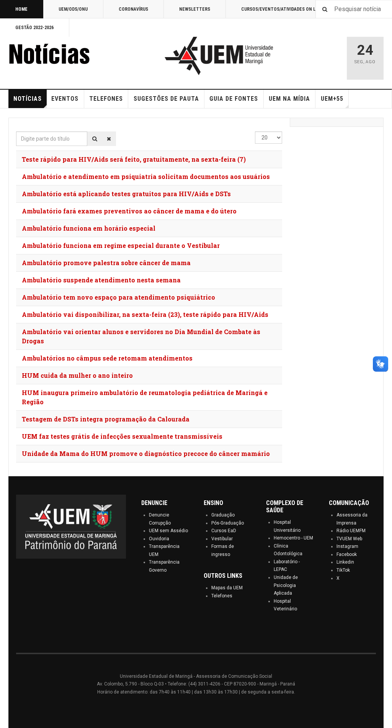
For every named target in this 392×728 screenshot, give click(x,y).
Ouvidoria (159, 538)
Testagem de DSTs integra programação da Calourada (105, 419)
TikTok (343, 570)
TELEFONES (106, 98)
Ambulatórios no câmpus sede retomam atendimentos (107, 358)
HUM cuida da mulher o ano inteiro (77, 375)
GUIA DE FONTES (233, 98)
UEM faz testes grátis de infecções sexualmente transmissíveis (122, 436)
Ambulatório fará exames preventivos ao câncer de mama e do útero (129, 211)
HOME (21, 9)
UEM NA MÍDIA (289, 98)
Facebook (346, 554)
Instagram (347, 546)
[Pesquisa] (94, 138)
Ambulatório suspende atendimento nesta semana (101, 280)
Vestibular (222, 538)
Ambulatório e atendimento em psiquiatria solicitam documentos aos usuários (146, 176)
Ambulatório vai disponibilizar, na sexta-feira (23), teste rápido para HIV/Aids (145, 314)
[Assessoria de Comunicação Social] (65, 56)
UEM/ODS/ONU (73, 9)
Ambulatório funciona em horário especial (88, 228)
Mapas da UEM (227, 587)
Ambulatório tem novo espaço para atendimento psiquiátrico (118, 297)
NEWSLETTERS (194, 9)
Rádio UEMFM (351, 530)
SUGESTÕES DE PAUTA (166, 98)
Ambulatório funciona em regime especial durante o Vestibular (121, 245)
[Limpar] (109, 138)
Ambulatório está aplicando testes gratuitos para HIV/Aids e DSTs (126, 194)
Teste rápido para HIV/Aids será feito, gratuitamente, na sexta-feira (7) (134, 159)
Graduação (223, 515)
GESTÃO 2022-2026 (34, 27)
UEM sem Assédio (168, 530)
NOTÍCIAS (27, 98)
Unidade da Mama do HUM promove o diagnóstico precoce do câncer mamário (146, 453)
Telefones (221, 595)
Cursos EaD (223, 530)
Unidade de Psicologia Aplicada (286, 585)
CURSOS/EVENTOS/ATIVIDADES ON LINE (281, 9)
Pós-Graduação (227, 523)
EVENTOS (64, 98)
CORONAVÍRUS (133, 9)
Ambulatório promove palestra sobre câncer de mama (106, 263)
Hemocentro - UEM (293, 538)
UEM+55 (332, 98)
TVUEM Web (349, 538)
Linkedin (345, 562)
